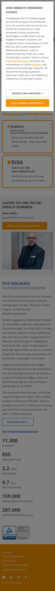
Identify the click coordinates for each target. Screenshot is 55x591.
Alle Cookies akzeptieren (27, 103)
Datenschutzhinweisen (17, 61)
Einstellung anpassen (26, 93)
